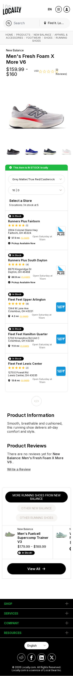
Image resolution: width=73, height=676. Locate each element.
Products (23, 34)
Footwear (33, 37)
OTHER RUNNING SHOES (36, 517)
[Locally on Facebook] (31, 657)
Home (9, 34)
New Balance (42, 34)
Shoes (48, 37)
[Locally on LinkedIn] (42, 657)
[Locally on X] (52, 657)
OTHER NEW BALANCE (36, 508)
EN (50, 9)
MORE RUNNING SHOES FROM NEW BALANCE (37, 497)
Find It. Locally (57, 23)
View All (33, 569)
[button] (13, 150)
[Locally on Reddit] (21, 657)
